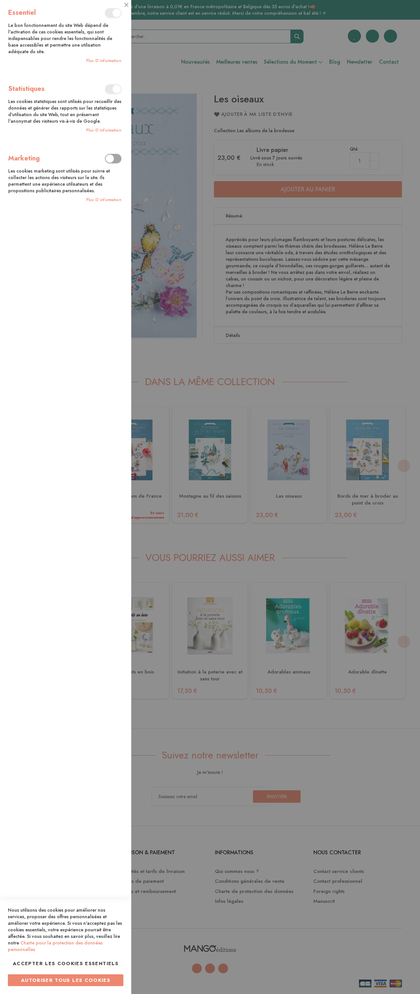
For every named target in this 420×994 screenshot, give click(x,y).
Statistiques (113, 89)
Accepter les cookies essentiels (65, 963)
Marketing (113, 158)
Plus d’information (103, 61)
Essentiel (113, 13)
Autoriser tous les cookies (65, 980)
